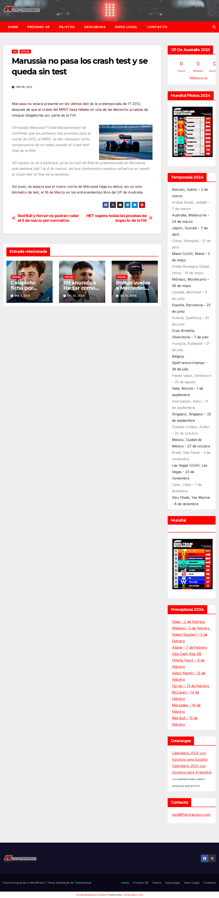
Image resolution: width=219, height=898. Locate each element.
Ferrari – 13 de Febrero (190, 686)
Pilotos (67, 27)
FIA (15, 51)
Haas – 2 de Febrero (188, 622)
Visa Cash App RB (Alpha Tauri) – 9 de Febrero (188, 660)
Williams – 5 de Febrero (191, 628)
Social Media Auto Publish (91, 894)
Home (13, 27)
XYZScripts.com (133, 894)
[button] (214, 27)
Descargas (95, 27)
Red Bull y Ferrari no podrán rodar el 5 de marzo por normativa (48, 218)
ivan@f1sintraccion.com (191, 814)
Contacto (157, 27)
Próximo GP (39, 27)
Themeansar (83, 882)
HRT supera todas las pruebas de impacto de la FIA (116, 218)
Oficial (25, 51)
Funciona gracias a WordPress (24, 882)
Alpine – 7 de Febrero (189, 647)
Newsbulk (62, 882)
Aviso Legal (126, 27)
